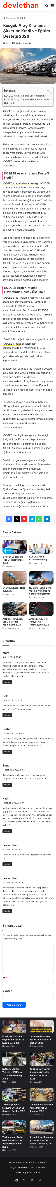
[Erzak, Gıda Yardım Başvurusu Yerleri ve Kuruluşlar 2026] (14, 1026)
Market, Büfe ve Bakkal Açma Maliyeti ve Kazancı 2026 (41, 1107)
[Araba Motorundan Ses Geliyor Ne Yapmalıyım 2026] (14, 609)
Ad (4, 977)
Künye (37, 1172)
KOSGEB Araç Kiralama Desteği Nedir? (24, 95)
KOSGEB (21, 18)
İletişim (12, 1167)
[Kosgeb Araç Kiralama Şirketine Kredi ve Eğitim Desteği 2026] (42, 1127)
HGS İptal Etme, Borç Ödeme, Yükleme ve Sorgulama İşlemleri (40, 590)
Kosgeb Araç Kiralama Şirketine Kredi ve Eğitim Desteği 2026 (41, 1140)
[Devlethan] (21, 5)
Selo (5, 696)
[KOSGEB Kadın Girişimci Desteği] (41, 547)
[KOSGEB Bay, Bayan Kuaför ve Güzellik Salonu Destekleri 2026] (42, 1059)
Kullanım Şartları (24, 1172)
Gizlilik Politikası (39, 1167)
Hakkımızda (23, 1167)
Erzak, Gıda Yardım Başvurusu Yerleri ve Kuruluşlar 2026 (13, 1039)
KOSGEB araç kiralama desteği (20, 183)
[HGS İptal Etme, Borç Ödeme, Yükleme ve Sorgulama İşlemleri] (41, 578)
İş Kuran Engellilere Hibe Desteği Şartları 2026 (13, 559)
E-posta (7, 991)
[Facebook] (9, 519)
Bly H (8, 43)
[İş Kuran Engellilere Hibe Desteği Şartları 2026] (14, 547)
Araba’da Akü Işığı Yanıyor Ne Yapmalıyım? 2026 (39, 621)
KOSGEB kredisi (11, 343)
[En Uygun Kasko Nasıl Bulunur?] (14, 578)
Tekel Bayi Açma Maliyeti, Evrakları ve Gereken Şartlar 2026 (13, 1107)
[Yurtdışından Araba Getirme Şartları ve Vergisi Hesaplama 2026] (14, 1127)
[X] (17, 519)
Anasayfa (10, 18)
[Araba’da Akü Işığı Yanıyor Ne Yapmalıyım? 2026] (41, 609)
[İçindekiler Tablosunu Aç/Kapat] (46, 91)
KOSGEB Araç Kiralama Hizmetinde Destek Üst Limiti (27, 101)
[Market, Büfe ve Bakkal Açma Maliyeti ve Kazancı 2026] (42, 1094)
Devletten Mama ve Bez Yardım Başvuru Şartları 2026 (40, 1039)
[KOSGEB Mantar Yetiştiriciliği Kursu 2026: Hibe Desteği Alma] (14, 1059)
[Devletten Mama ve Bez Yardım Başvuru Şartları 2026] (42, 1026)
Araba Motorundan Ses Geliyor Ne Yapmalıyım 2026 (12, 621)
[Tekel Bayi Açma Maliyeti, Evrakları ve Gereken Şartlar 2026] (14, 1094)
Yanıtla (7, 682)
